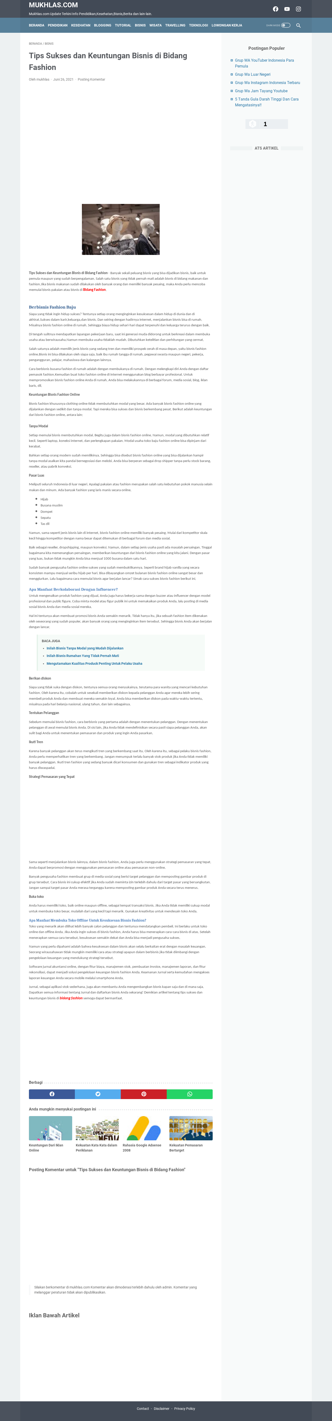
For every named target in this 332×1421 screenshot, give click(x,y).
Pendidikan (58, 25)
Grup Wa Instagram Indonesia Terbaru (267, 82)
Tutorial (123, 25)
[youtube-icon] (286, 9)
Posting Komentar (91, 79)
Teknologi (198, 25)
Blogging (102, 25)
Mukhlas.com (53, 5)
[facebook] (52, 1094)
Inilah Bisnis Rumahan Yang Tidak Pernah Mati (83, 656)
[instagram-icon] (298, 9)
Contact (143, 1409)
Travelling (175, 25)
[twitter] (98, 1094)
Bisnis (140, 25)
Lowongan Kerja (227, 25)
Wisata (155, 25)
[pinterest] (144, 1094)
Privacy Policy (184, 1409)
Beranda (36, 25)
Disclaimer (161, 1409)
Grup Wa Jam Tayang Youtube (261, 91)
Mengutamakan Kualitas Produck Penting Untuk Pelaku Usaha (94, 664)
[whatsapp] (190, 1094)
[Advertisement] (121, 143)
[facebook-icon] (275, 9)
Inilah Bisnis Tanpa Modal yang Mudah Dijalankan (85, 648)
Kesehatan (80, 25)
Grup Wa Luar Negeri (253, 74)
